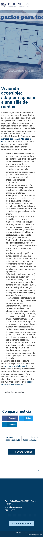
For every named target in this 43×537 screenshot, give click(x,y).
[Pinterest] (30, 515)
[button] (37, 392)
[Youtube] (19, 515)
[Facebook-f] (9, 515)
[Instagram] (35, 515)
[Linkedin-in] (25, 515)
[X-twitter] (14, 515)
